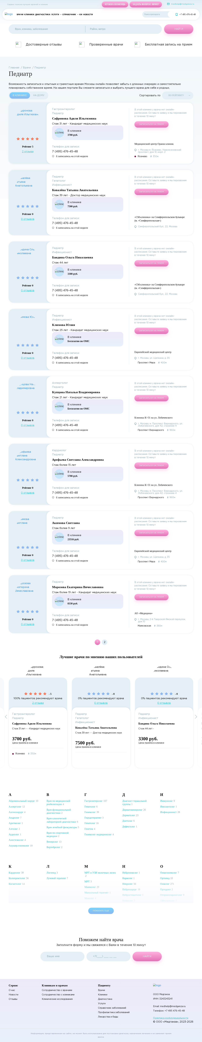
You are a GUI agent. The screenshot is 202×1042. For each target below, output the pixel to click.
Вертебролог (54, 847)
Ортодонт (166, 889)
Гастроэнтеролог (95, 801)
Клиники (29, 14)
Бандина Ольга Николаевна (72, 257)
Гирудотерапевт (94, 817)
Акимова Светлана (66, 523)
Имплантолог (168, 806)
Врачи (20, 14)
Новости (88, 14)
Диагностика (42, 14)
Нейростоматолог (132, 895)
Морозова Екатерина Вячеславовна (77, 587)
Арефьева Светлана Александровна (78, 459)
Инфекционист (170, 812)
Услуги (55, 14)
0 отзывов (27, 219)
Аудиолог (15, 834)
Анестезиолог (17, 840)
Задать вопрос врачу (146, 4)
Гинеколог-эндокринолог (99, 834)
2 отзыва (27, 151)
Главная (14, 68)
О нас (12, 990)
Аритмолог (16, 823)
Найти (171, 14)
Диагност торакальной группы (134, 802)
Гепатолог (91, 823)
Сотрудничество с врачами (57, 990)
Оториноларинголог (172, 895)
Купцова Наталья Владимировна (76, 392)
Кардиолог (16, 872)
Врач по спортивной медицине (58, 834)
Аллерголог (17, 806)
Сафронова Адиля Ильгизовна (74, 118)
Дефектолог (129, 826)
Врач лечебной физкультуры (63, 827)
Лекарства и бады (108, 1017)
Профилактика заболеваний (114, 1012)
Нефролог (128, 900)
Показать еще (101, 911)
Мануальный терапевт (97, 892)
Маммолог (91, 887)
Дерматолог (130, 815)
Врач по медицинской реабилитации (58, 802)
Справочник (69, 14)
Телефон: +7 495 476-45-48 (169, 1011)
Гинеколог (91, 812)
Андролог (15, 817)
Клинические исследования (57, 999)
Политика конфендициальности (170, 1018)
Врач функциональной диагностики (59, 811)
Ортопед (166, 878)
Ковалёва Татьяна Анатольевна (75, 190)
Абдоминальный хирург (23, 801)
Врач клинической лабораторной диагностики (62, 820)
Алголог (14, 829)
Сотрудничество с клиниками (58, 995)
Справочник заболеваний (112, 1008)
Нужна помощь (115, 4)
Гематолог (91, 806)
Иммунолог (167, 801)
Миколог (90, 898)
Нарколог (128, 878)
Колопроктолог (19, 878)
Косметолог (17, 884)
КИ (80, 14)
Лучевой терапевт (57, 878)
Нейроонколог (131, 872)
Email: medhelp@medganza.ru (169, 1006)
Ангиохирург (17, 812)
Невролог (129, 884)
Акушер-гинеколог (21, 845)
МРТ (88, 881)
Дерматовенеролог (134, 809)
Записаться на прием (151, 124)
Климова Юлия (63, 325)
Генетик (89, 829)
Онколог (167, 884)
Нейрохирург (131, 889)
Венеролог (54, 841)
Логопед (52, 872)
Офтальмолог (168, 900)
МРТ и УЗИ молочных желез (100, 874)
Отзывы (13, 999)
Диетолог (128, 820)
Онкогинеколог (169, 872)
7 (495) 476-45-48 (65, 151)
